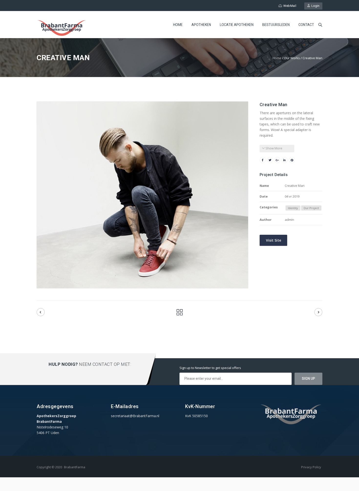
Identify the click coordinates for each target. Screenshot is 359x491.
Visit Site (273, 240)
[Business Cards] (318, 312)
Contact (306, 25)
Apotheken (201, 25)
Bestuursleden (276, 25)
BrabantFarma (74, 467)
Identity (293, 208)
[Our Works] (180, 313)
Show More (273, 148)
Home (178, 25)
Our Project (311, 208)
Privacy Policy (311, 467)
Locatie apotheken (236, 25)
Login (314, 6)
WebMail (289, 6)
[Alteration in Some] (41, 312)
